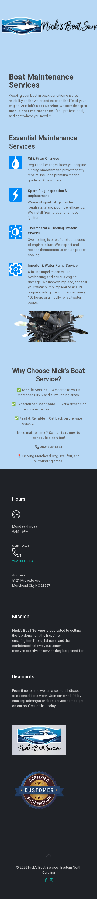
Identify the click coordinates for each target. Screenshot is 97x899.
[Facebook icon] (46, 880)
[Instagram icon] (51, 880)
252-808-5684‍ (22, 561)
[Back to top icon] (48, 855)
